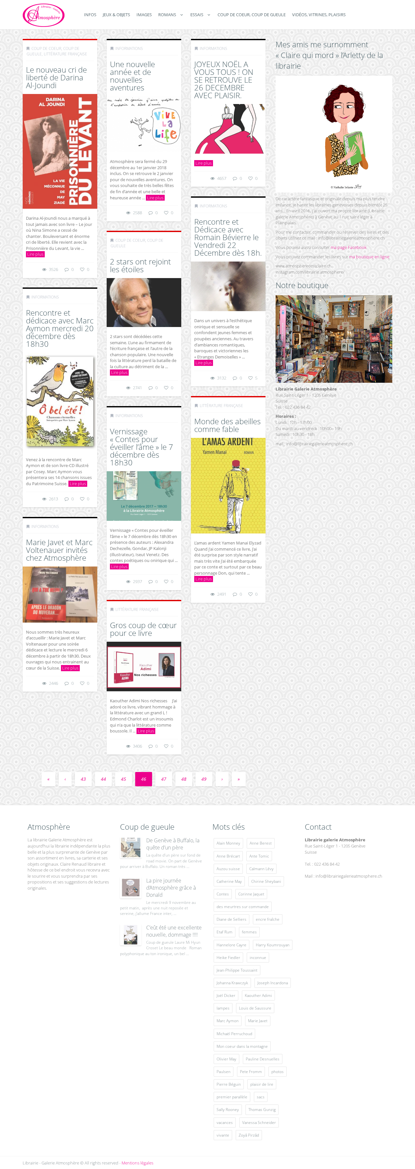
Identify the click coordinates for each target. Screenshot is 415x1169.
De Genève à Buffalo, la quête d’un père (172, 844)
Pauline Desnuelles (262, 1059)
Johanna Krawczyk (232, 983)
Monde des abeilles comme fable (227, 425)
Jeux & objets (116, 15)
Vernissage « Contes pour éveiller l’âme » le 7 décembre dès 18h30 (141, 447)
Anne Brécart (228, 856)
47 (163, 779)
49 (204, 779)
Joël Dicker (226, 995)
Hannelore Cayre (231, 945)
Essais (196, 15)
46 (143, 779)
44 (103, 779)
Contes (223, 894)
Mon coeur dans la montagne (242, 1046)
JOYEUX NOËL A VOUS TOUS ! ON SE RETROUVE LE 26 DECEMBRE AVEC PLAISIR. (223, 79)
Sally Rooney (228, 1109)
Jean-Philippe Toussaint (237, 970)
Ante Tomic (259, 856)
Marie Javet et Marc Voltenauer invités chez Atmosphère (59, 550)
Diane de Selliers (231, 919)
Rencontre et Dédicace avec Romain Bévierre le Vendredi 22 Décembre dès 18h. (228, 237)
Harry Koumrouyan (273, 945)
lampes (223, 1008)
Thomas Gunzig (262, 1109)
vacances (225, 1122)
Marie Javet (257, 1020)
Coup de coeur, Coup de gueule (252, 15)
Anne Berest (261, 843)
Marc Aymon (228, 1020)
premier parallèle (232, 1097)
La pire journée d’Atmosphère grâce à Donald (171, 887)
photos (277, 1071)
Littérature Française (65, 54)
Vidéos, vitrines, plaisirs (319, 15)
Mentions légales (137, 1163)
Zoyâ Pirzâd (249, 1135)
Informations (129, 48)
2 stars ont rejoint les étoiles (140, 265)
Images (144, 15)
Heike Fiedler (228, 957)
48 (183, 779)
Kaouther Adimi (258, 995)
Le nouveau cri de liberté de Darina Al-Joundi (56, 77)
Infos (90, 15)
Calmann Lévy (261, 868)
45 (123, 779)
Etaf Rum (224, 932)
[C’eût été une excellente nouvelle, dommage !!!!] (130, 934)
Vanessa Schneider (259, 1122)
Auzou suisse (228, 868)
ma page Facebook (348, 247)
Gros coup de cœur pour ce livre (143, 629)
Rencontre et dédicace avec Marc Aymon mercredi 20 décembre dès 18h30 (60, 328)
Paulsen (224, 1071)
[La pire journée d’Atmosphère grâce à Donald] (130, 887)
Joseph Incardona (272, 983)
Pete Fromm (251, 1071)
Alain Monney (228, 843)
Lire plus (35, 254)
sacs (261, 1097)
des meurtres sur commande (243, 906)
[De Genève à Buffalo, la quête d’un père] (130, 847)
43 (83, 779)
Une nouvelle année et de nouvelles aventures (132, 76)
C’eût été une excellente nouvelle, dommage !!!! (174, 931)
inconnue (258, 957)
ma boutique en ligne (369, 257)
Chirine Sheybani (266, 881)
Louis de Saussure (255, 1008)
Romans (167, 15)
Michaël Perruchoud (234, 1033)
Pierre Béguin (229, 1084)
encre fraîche (267, 919)
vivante (223, 1135)
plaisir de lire (261, 1084)
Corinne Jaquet (251, 894)
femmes (249, 932)
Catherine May (229, 881)
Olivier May (226, 1059)
